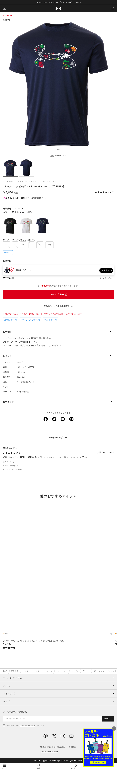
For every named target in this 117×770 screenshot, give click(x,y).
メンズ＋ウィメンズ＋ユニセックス (17, 181)
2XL (49, 244)
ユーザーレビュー (58, 437)
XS (6, 244)
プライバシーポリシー (27, 725)
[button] (113, 79)
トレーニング (40, 181)
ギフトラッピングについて (30, 320)
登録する (107, 719)
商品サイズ (7, 252)
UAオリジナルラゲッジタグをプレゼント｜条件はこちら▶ (58, 2)
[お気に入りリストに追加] (111, 634)
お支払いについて (10, 320)
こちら (30, 381)
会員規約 (72, 747)
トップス (52, 181)
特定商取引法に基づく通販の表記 (52, 747)
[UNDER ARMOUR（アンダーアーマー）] (58, 8)
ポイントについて (50, 320)
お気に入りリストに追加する (57, 306)
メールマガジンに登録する (15, 712)
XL (40, 244)
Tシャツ (86, 671)
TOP (5, 671)
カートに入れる (57, 294)
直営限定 (15, 671)
